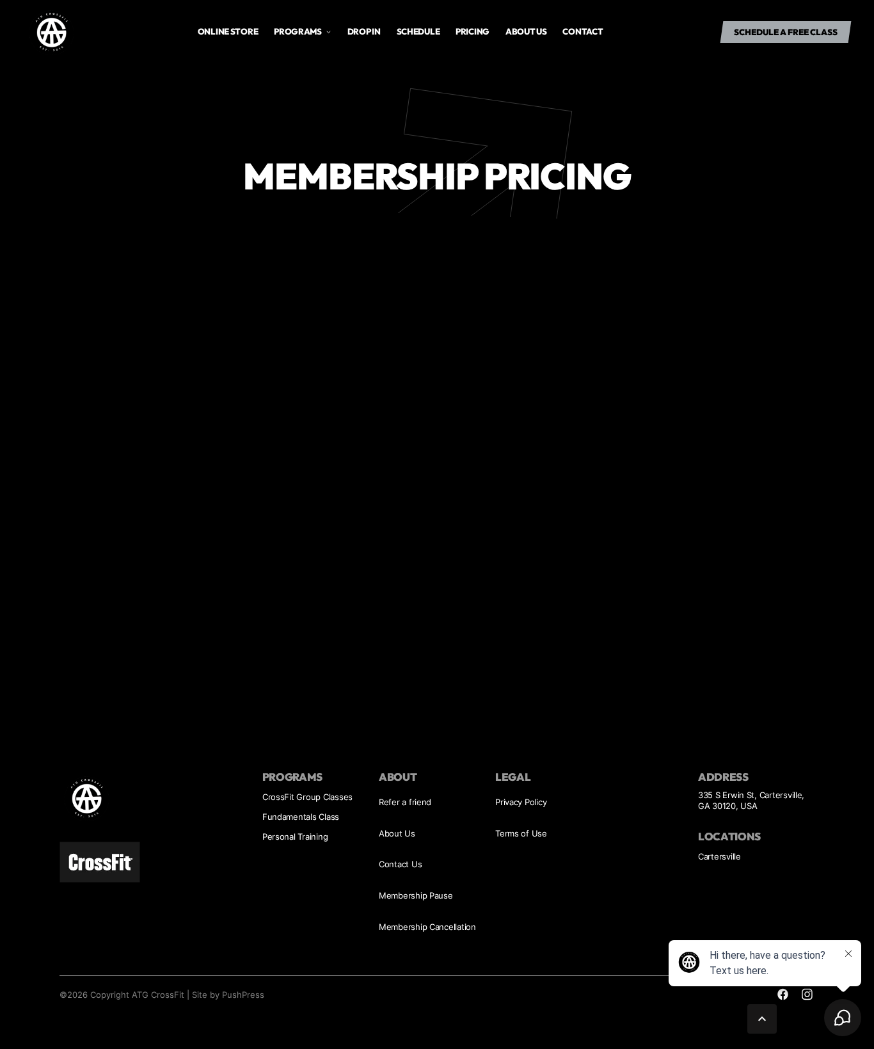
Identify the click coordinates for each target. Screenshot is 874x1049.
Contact (582, 31)
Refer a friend (405, 802)
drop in (364, 31)
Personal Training (295, 836)
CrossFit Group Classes (307, 797)
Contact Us (400, 864)
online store (228, 31)
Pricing (472, 31)
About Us (397, 833)
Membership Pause (416, 895)
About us (526, 31)
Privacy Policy (520, 802)
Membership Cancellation (427, 927)
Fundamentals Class (300, 817)
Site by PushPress (228, 994)
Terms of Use (521, 833)
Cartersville (719, 856)
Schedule (418, 31)
